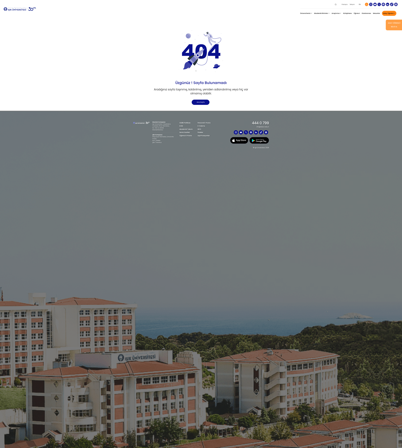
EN (360, 4)
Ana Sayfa (201, 102)
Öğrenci (357, 13)
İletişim (352, 4)
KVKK (181, 126)
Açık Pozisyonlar (204, 136)
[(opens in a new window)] (370, 4)
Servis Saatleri (184, 132)
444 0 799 (260, 123)
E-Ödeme (201, 126)
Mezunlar (376, 13)
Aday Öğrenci (388, 13)
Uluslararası (366, 13)
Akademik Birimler (321, 13)
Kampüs (345, 4)
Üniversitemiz (305, 13)
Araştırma (336, 13)
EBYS (199, 129)
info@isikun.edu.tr (262, 127)
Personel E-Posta (204, 123)
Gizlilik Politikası (184, 123)
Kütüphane (347, 13)
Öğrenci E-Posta (185, 136)
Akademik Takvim (186, 129)
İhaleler (200, 132)
